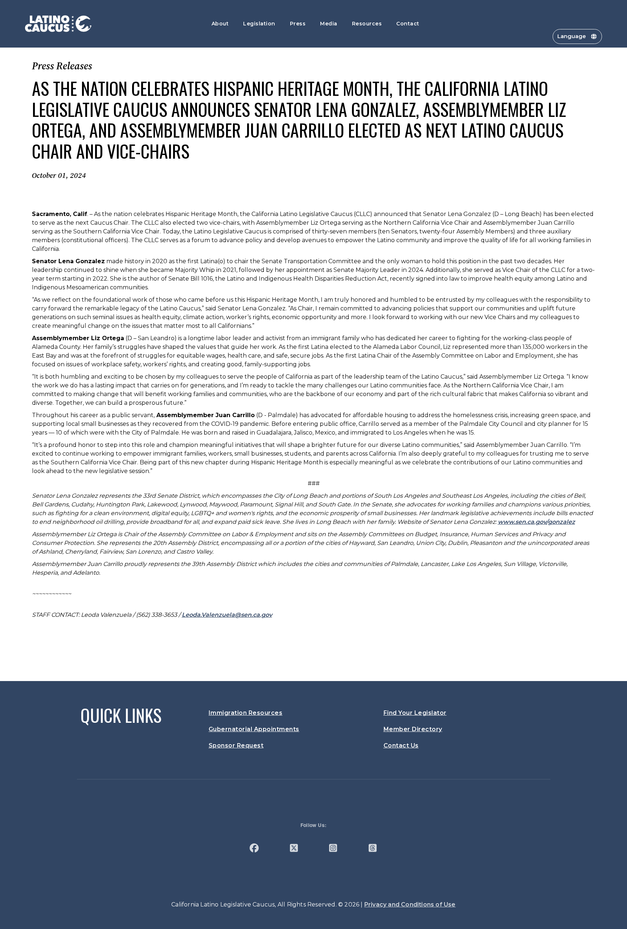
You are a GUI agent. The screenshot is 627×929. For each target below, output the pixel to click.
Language (571, 36)
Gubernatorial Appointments (254, 729)
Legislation (259, 23)
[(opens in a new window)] (254, 849)
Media (328, 23)
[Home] (58, 23)
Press (298, 23)
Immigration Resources (246, 712)
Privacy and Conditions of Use (410, 904)
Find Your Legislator (415, 712)
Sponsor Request (236, 745)
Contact (407, 23)
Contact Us (401, 745)
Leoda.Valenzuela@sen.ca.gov (227, 614)
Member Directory (413, 729)
